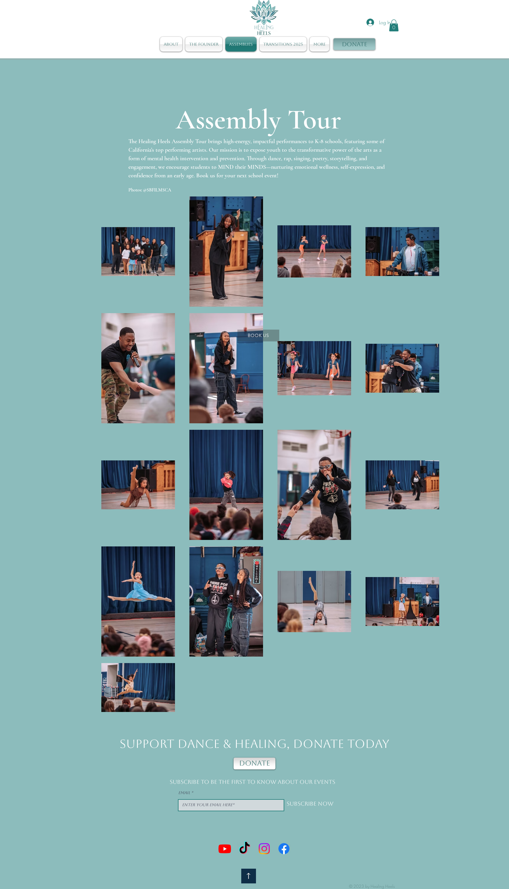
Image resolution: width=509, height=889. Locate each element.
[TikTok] (244, 848)
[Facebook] (284, 848)
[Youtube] (224, 848)
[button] (394, 25)
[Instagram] (264, 848)
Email (184, 793)
